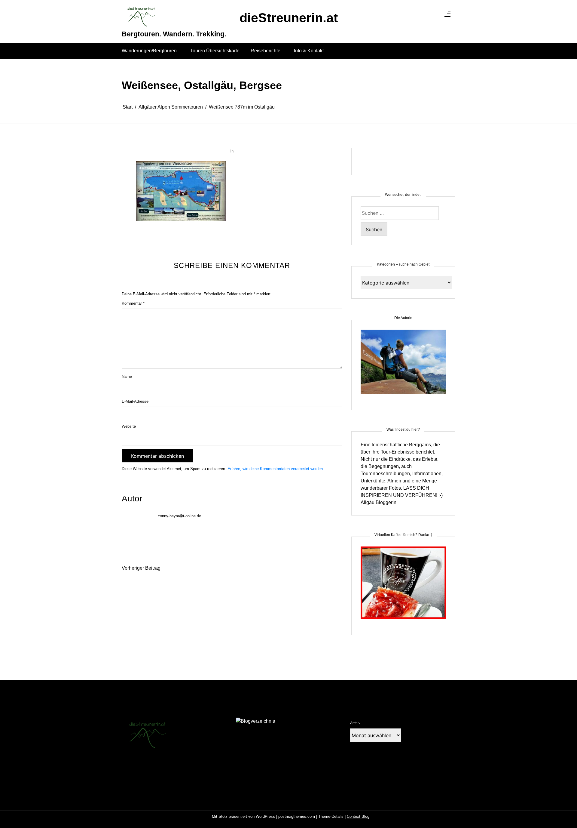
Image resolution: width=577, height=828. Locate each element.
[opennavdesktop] (447, 16)
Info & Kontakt (309, 50)
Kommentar (133, 303)
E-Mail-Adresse (135, 401)
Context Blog (358, 816)
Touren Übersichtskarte (215, 50)
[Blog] (255, 721)
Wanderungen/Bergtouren (149, 50)
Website (129, 426)
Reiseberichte (265, 50)
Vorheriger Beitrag (141, 568)
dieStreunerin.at (289, 17)
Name (127, 376)
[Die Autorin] (403, 365)
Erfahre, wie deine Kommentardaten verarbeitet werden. (275, 468)
